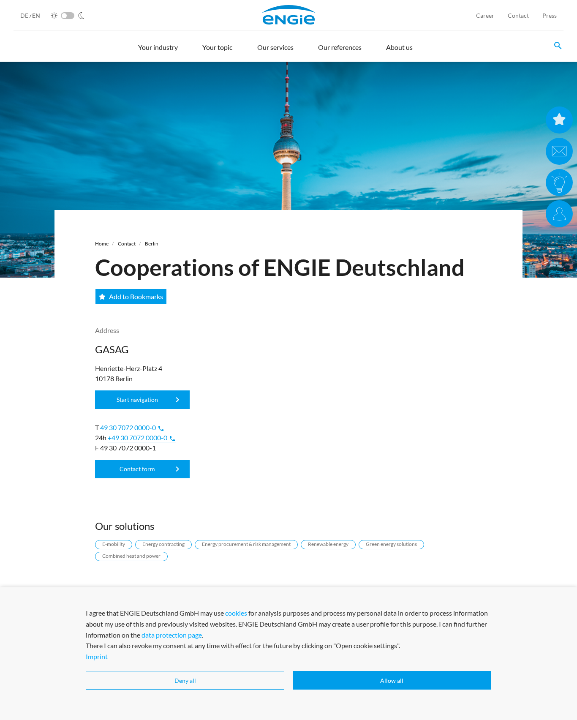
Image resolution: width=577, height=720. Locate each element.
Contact (518, 15)
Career (485, 15)
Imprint (97, 656)
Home (102, 243)
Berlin (151, 243)
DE (25, 15)
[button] (158, 51)
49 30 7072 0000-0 (132, 427)
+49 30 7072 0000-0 (142, 438)
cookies (236, 613)
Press (549, 15)
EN (36, 15)
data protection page (172, 634)
